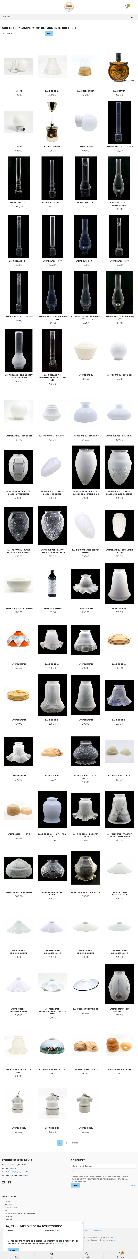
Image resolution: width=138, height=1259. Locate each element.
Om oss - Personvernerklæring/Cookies (20, 1213)
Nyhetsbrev (96, 1231)
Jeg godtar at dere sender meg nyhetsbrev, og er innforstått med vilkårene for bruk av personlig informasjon (100, 1179)
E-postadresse (52, 1230)
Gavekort (8, 1216)
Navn (10, 1230)
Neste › (75, 1142)
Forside (7, 1201)
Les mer (133, 1185)
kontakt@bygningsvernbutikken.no (20, 1172)
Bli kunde (8, 1204)
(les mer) (59, 1243)
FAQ (6, 1210)
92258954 (12, 1168)
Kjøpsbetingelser (11, 1207)
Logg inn (8, 1219)
